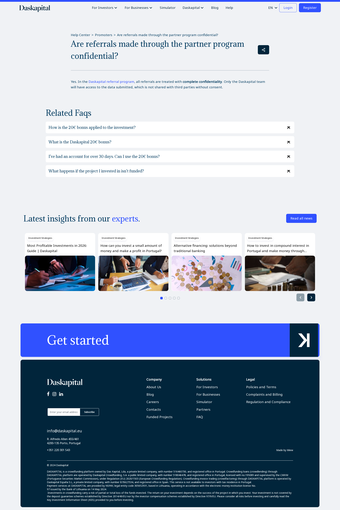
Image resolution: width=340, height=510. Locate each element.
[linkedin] (61, 394)
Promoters (103, 35)
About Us (153, 387)
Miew (290, 450)
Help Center (80, 35)
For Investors (207, 387)
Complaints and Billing (264, 394)
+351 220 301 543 (58, 450)
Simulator (204, 402)
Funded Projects (159, 417)
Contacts (153, 409)
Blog (150, 394)
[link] (170, 340)
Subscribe (89, 412)
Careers (152, 402)
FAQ (199, 417)
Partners (203, 409)
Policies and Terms (261, 387)
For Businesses (208, 394)
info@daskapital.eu (64, 430)
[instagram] (54, 394)
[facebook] (48, 394)
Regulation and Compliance (268, 402)
